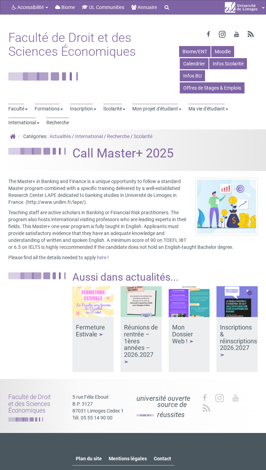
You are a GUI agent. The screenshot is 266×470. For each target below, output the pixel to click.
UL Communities (106, 7)
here (101, 257)
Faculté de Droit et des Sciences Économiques (72, 44)
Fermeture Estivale (90, 331)
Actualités (60, 136)
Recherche (118, 136)
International (89, 136)
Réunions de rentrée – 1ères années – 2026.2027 (141, 341)
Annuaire (146, 7)
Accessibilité (30, 7)
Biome (67, 7)
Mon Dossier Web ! (182, 334)
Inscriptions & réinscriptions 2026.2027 (238, 337)
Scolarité (143, 136)
